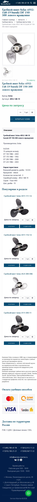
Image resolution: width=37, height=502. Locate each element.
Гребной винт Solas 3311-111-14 (17, 196)
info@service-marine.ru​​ (19, 457)
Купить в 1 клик (22, 119)
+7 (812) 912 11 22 (27, 448)
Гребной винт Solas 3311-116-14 (17, 235)
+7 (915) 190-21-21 (9, 451)
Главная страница (8, 20)
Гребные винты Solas (23, 22)
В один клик (27, 226)
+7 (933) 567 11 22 (27, 451)
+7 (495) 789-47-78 (9, 448)
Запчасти (21, 20)
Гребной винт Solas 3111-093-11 (17, 313)
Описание (8, 130)
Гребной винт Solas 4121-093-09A (18, 274)
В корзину (11, 226)
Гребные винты (7, 22)
